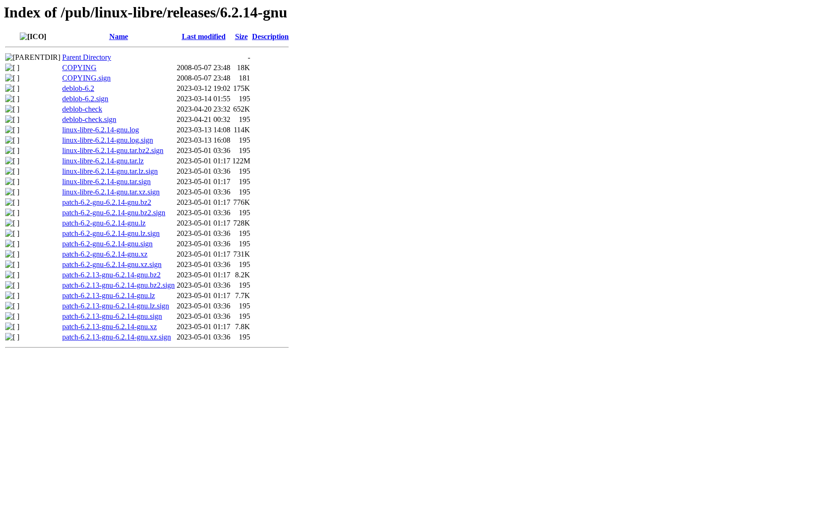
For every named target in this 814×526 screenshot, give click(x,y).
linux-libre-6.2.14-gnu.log (100, 130)
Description (270, 36)
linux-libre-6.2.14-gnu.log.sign (107, 140)
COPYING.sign (86, 78)
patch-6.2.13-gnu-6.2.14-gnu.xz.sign (116, 337)
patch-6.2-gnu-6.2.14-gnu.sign (107, 244)
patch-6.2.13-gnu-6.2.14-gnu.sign (112, 316)
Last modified (204, 36)
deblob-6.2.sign (85, 99)
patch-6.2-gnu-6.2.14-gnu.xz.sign (112, 264)
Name (118, 36)
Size (241, 36)
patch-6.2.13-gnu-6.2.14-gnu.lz (108, 295)
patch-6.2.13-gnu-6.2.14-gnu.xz (109, 327)
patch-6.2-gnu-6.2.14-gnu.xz (104, 254)
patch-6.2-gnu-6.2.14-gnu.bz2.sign (113, 213)
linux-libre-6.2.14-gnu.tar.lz (103, 161)
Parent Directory (86, 57)
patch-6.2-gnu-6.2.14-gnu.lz (104, 223)
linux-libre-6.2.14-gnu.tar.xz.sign (111, 192)
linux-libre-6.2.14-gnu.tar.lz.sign (110, 171)
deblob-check (82, 109)
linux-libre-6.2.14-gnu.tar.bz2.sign (112, 150)
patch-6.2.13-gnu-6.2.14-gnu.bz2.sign (118, 285)
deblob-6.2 (78, 88)
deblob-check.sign (89, 119)
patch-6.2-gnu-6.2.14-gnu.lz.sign (111, 233)
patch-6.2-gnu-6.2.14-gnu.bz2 (106, 202)
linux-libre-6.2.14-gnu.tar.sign (106, 182)
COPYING (79, 68)
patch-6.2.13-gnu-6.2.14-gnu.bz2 (111, 275)
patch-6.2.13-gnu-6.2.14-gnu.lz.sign (115, 306)
